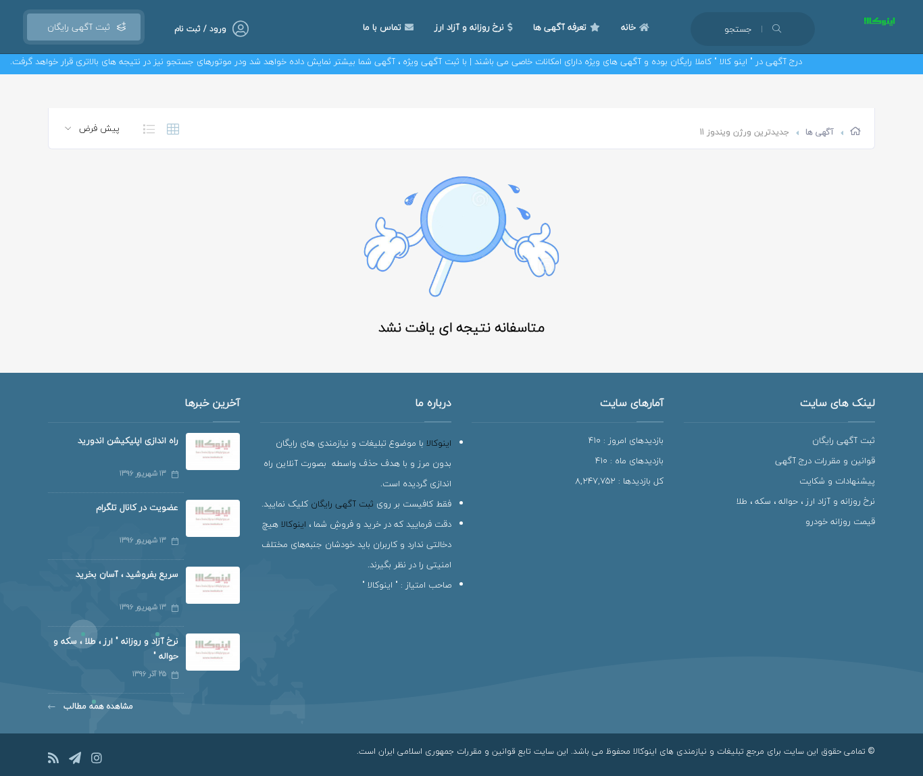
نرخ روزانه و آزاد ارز (469, 27)
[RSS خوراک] (53, 760)
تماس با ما (382, 27)
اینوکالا (438, 443)
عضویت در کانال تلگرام (137, 507)
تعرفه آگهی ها (560, 27)
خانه (628, 27)
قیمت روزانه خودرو (840, 521)
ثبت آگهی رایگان (76, 27)
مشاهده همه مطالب (97, 706)
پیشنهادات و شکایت (837, 480)
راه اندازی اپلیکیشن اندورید (128, 440)
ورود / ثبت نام (200, 29)
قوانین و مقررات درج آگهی (825, 460)
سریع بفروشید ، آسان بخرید (127, 574)
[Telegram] (75, 760)
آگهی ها (819, 132)
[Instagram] (96, 760)
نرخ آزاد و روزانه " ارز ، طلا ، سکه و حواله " (115, 648)
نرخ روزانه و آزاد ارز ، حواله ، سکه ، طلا (805, 501)
